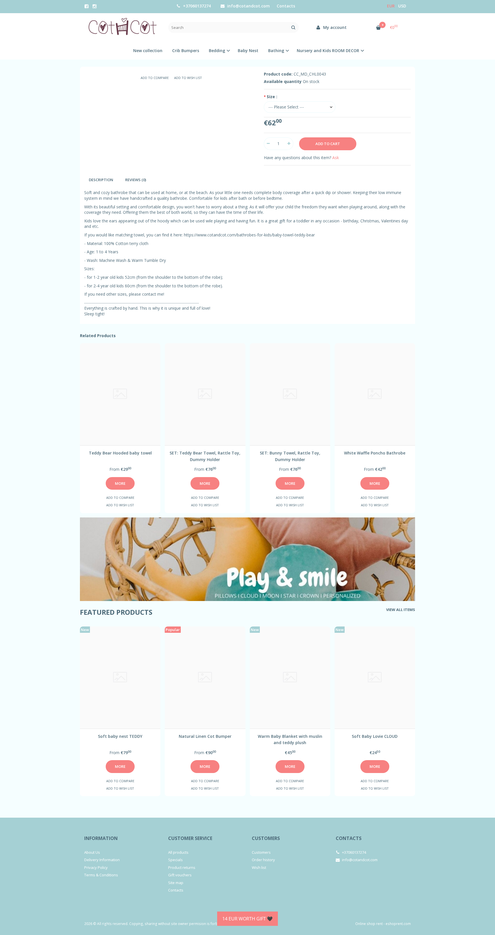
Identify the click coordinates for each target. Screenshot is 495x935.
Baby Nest (248, 50)
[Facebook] (86, 6)
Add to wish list (188, 78)
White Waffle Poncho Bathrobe (374, 453)
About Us (92, 852)
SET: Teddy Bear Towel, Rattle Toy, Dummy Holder (205, 456)
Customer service (190, 838)
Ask (335, 157)
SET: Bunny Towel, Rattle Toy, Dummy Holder (290, 456)
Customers (266, 838)
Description (101, 179)
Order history (263, 859)
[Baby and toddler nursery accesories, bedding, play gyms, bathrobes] (122, 27)
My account (334, 27)
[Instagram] (94, 6)
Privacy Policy (96, 867)
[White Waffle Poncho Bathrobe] (375, 394)
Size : (272, 96)
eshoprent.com (398, 923)
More (120, 483)
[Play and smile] (247, 559)
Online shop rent (369, 923)
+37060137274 (196, 6)
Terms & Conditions (101, 874)
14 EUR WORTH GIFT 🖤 (247, 919)
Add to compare (155, 78)
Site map (175, 882)
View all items (400, 609)
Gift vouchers (180, 874)
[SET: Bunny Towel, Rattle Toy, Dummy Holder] (290, 394)
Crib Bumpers (185, 50)
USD (402, 6)
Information (101, 838)
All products (178, 852)
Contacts (286, 6)
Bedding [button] (217, 50)
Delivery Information (102, 859)
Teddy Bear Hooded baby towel (120, 453)
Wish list (259, 867)
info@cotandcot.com (248, 6)
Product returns (181, 867)
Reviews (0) (135, 179)
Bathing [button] (276, 50)
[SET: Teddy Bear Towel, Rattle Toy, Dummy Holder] (205, 394)
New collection (147, 50)
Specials (175, 859)
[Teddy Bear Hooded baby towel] (120, 394)
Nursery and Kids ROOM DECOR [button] (328, 50)
